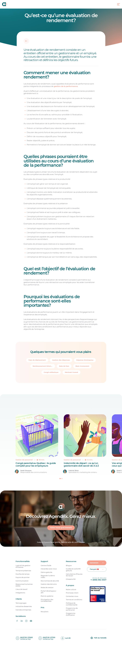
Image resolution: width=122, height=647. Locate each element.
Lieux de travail (21, 589)
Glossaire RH (71, 579)
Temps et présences (23, 571)
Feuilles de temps (22, 574)
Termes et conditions (74, 600)
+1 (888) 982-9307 (98, 580)
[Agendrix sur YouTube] (31, 621)
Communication (22, 581)
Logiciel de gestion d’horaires (23, 566)
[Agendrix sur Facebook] (17, 621)
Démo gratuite (46, 572)
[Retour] (26, 41)
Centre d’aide (46, 565)
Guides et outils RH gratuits (73, 570)
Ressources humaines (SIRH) (24, 585)
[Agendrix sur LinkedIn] (21, 621)
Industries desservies (24, 606)
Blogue (69, 565)
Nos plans (44, 612)
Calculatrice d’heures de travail (74, 575)
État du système (47, 596)
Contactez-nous (72, 596)
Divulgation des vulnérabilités (47, 600)
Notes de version (47, 587)
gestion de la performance (66, 86)
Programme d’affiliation (70, 614)
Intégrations (20, 593)
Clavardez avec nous (49, 569)
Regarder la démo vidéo (48, 576)
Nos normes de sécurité (50, 581)
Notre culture (71, 589)
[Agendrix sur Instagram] (26, 621)
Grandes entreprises (23, 610)
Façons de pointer (23, 577)
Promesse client (72, 593)
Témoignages (21, 603)
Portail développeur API (48, 592)
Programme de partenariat (72, 609)
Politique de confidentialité (71, 604)
